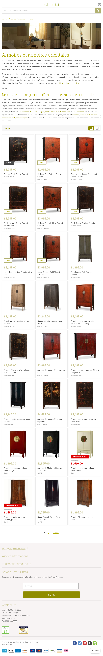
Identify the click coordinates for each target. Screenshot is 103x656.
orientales (75, 83)
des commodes (78, 111)
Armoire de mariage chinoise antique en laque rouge (83, 322)
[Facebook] (74, 642)
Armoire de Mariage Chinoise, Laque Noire (49, 469)
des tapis (75, 114)
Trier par (7, 128)
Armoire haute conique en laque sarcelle (17, 420)
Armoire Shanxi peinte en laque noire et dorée (17, 371)
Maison (4, 19)
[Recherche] (97, 10)
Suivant (56, 532)
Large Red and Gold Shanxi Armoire (48, 273)
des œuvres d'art (8, 117)
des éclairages (21, 117)
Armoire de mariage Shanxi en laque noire (49, 420)
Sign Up (51, 594)
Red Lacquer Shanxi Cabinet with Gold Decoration (84, 175)
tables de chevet (64, 83)
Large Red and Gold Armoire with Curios (18, 273)
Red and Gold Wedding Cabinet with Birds (50, 224)
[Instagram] (89, 642)
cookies (9, 644)
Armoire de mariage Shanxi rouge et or (51, 371)
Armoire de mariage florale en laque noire (83, 420)
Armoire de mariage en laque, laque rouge (16, 469)
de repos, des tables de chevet (49, 111)
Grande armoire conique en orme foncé (51, 322)
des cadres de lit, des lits (27, 111)
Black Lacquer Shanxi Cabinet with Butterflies (16, 224)
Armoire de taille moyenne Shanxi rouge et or (85, 371)
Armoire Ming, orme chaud (82, 516)
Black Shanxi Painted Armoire (83, 223)
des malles (66, 111)
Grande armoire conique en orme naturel (17, 322)
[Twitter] (79, 642)
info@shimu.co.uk (8, 618)
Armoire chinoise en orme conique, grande (14, 518)
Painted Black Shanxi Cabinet (16, 174)
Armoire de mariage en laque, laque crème (83, 469)
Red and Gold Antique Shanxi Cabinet (49, 175)
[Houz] (94, 642)
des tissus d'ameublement (90, 114)
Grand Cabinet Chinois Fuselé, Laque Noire (49, 518)
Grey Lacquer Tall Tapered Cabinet (81, 273)
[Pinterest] (84, 642)
